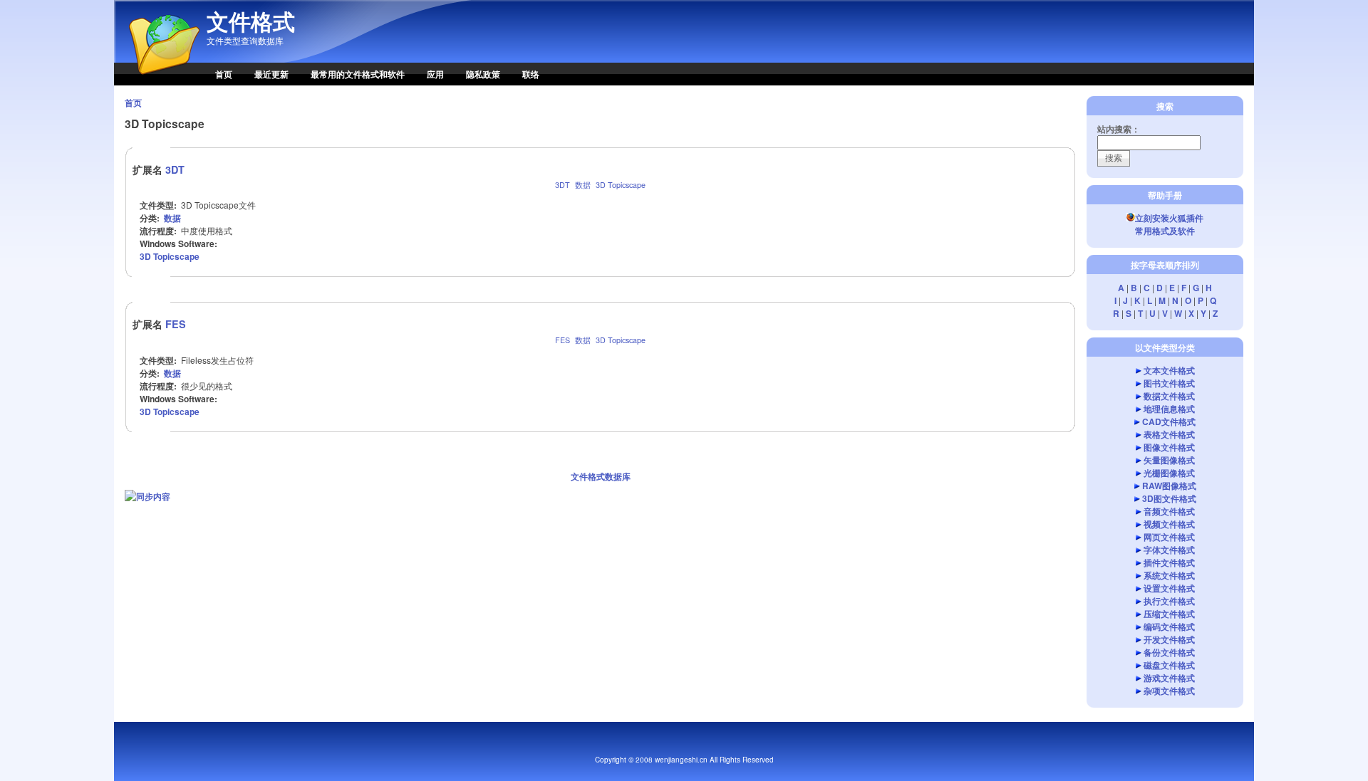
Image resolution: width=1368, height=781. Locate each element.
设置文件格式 (1169, 588)
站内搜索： (1118, 128)
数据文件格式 (1169, 395)
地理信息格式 (1169, 408)
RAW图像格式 (1169, 485)
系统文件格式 (1169, 575)
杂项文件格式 (1169, 690)
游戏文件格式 (1169, 677)
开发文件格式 (1169, 639)
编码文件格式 (1169, 626)
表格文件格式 (1169, 434)
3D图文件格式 (1169, 498)
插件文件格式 (1169, 562)
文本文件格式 (1169, 370)
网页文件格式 (1169, 536)
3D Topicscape (621, 184)
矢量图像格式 (1169, 460)
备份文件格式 (1169, 652)
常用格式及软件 (1165, 230)
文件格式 (251, 21)
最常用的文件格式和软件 (358, 74)
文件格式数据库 (601, 476)
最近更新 (271, 74)
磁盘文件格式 (1169, 665)
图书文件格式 (1169, 383)
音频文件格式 (1169, 511)
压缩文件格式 (1169, 613)
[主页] (157, 81)
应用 (435, 74)
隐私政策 (483, 74)
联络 (530, 74)
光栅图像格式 (1169, 472)
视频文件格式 (1169, 524)
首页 (223, 74)
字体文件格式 (1169, 549)
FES (175, 324)
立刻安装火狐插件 (1169, 217)
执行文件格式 (1169, 600)
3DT (175, 169)
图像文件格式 (1169, 447)
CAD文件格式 (1169, 421)
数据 (583, 184)
